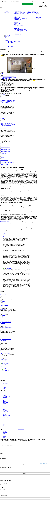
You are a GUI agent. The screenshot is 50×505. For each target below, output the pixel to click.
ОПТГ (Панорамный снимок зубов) (20, 31)
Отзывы (6, 11)
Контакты (37, 18)
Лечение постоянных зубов (19, 13)
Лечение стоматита (17, 19)
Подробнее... (3, 55)
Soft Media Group (21, 429)
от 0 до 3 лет (10, 41)
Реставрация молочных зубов (19, 12)
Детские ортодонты (4, 221)
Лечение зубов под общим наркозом (20, 29)
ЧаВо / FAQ (7, 36)
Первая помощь (8, 37)
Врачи (37, 16)
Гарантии (7, 12)
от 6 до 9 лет (10, 43)
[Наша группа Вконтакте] (5, 360)
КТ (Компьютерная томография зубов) (21, 30)
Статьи (6, 39)
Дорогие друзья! (4, 294)
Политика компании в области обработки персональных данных (35, 441)
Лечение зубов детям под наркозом (20, 18)
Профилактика (16, 14)
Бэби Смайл (5, 432)
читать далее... (5, 252)
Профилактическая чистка (18, 25)
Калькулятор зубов (16, 41)
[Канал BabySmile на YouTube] (5, 370)
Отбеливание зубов (17, 26)
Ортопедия (16, 22)
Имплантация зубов (17, 20)
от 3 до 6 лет (10, 42)
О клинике (5, 233)
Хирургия (15, 16)
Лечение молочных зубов (18, 11)
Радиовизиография (17, 34)
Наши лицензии (5, 384)
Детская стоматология (31, 11)
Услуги (37, 11)
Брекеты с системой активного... (5, 340)
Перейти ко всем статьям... (5, 353)
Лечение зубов (16, 28)
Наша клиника (4, 305)
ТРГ (3, 236)
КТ (3, 423)
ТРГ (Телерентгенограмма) (18, 32)
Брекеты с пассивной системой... (5, 323)
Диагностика (29, 13)
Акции (37, 14)
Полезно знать (38, 17)
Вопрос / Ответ (8, 35)
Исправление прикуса (17, 17)
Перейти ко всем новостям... (5, 317)
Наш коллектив (5, 383)
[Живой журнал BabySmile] (5, 368)
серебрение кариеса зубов (6, 225)
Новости (6, 40)
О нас (10, 10)
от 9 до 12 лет (10, 45)
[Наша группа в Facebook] (5, 364)
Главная (4, 431)
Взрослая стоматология (31, 12)
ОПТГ (4, 234)
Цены (37, 12)
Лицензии (7, 10)
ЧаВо (4, 433)
